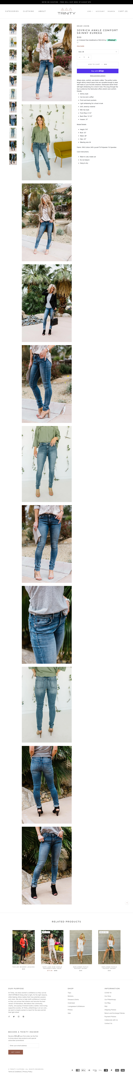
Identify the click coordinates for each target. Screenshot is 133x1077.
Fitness (70, 1010)
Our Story (108, 996)
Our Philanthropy (110, 999)
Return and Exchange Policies (115, 1013)
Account (100, 11)
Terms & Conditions (14, 1071)
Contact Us (108, 1023)
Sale (69, 1013)
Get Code (15, 1052)
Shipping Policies (110, 1010)
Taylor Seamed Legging (23, 967)
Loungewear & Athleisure (76, 1006)
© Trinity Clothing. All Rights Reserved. (26, 1069)
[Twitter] (14, 1016)
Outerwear (71, 1003)
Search (111, 11)
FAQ (106, 1006)
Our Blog (107, 1003)
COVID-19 (108, 993)
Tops (69, 993)
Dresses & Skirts (73, 999)
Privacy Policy (27, 1071)
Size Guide (80, 46)
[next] (126, 948)
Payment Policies (110, 1016)
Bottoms (70, 996)
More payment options (97, 75)
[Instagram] (18, 1016)
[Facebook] (9, 1016)
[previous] (6, 948)
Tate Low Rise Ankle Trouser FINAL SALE (52, 967)
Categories (12, 11)
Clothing (28, 11)
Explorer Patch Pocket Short (81, 967)
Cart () (123, 11)
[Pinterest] (23, 1016)
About (42, 11)
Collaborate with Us (111, 1020)
